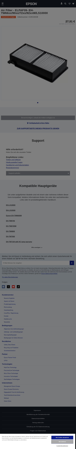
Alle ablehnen (62, 441)
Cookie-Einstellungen (62, 445)
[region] (37, 441)
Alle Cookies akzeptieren (62, 437)
